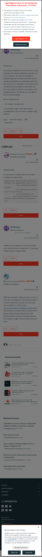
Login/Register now (21, 39)
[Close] (38, 527)
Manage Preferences (20, 547)
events (26, 20)
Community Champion (18, 17)
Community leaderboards (26, 15)
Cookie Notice (12, 539)
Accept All (28, 552)
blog (31, 27)
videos (6, 29)
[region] (22, 540)
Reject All (14, 552)
